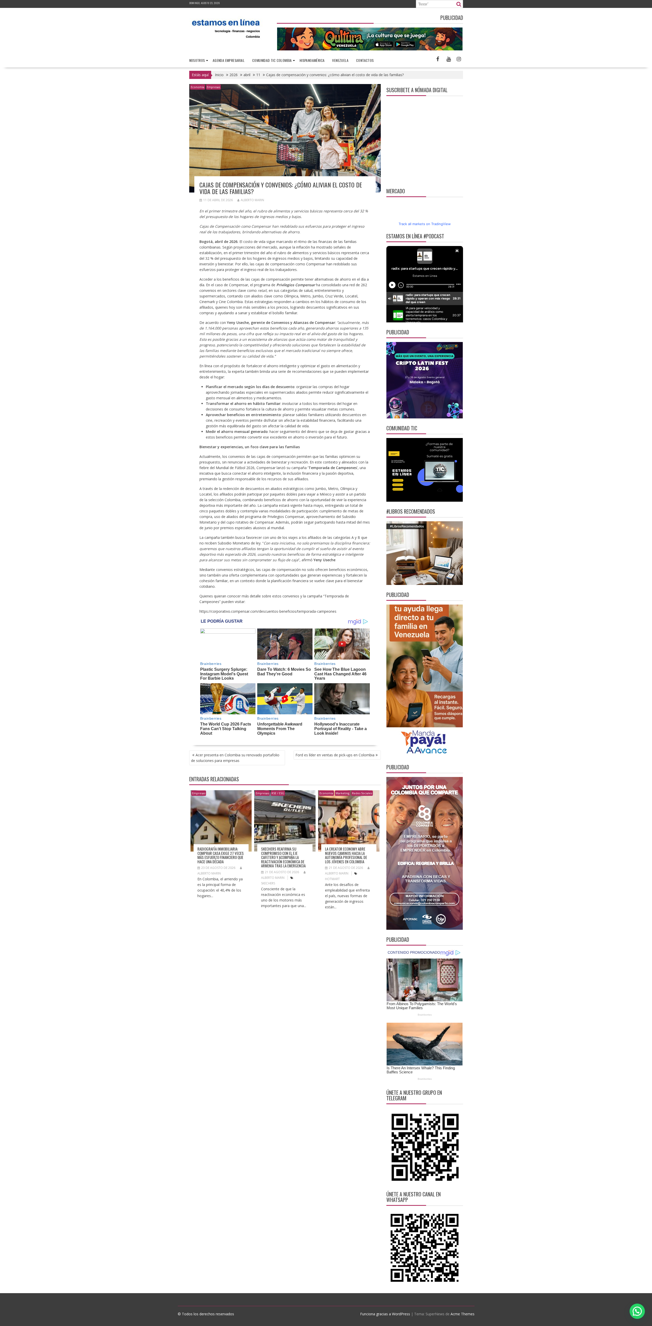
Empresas (213, 87)
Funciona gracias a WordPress (385, 1313)
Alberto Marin (252, 200)
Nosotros (197, 60)
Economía (197, 87)
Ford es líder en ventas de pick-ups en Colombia (334, 755)
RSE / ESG (277, 793)
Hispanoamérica (312, 60)
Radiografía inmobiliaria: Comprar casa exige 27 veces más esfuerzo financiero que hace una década (220, 855)
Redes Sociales (362, 793)
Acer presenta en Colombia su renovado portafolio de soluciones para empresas (235, 758)
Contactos (365, 60)
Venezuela (340, 60)
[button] (637, 1311)
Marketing (342, 793)
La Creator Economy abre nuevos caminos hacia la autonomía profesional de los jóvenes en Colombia (346, 855)
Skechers (268, 883)
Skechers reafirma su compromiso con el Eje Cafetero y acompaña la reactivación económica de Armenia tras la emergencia (283, 857)
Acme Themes (462, 1313)
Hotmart (332, 879)
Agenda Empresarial (228, 60)
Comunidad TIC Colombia (272, 60)
